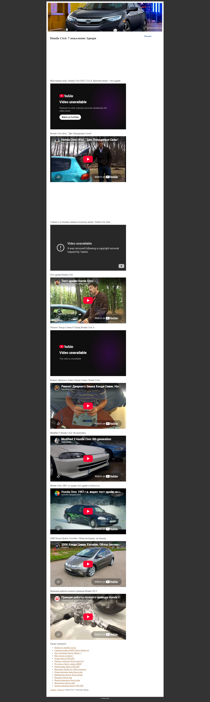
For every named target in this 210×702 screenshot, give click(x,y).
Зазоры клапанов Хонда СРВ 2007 (69, 686)
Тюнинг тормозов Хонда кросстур (69, 661)
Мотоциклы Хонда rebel (64, 683)
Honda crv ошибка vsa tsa (65, 648)
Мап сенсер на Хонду (63, 656)
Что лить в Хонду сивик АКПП (67, 664)
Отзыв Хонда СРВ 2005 (64, 658)
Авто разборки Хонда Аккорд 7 (67, 653)
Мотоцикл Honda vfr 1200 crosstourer (70, 669)
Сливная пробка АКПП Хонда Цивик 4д (71, 650)
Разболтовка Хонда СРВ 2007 (67, 667)
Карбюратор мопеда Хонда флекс (68, 675)
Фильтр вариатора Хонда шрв (67, 680)
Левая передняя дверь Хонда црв (68, 672)
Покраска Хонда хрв (63, 677)
